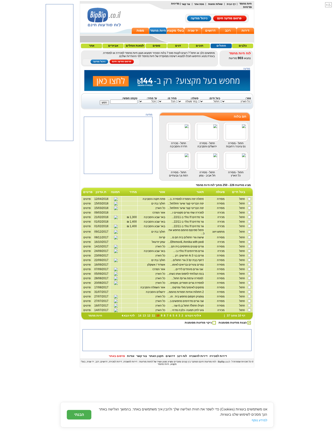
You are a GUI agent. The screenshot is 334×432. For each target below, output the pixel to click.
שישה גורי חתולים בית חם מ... (187, 237)
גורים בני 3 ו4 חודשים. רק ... (188, 255)
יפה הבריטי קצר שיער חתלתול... (186, 203)
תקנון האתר (156, 356)
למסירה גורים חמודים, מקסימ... (186, 282)
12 (148, 315)
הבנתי (79, 415)
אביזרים (113, 45)
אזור (162, 192)
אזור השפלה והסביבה (153, 287)
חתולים (221, 45)
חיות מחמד (158, 30)
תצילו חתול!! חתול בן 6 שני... (188, 305)
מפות (140, 30)
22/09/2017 (101, 260)
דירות (245, 30)
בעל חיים (238, 192)
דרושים (210, 30)
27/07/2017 (101, 296)
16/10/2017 (101, 242)
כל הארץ (160, 246)
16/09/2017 (101, 264)
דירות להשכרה (198, 356)
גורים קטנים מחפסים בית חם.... (186, 246)
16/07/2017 (101, 305)
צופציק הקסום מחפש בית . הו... (186, 296)
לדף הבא (129, 315)
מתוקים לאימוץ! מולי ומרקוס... (187, 287)
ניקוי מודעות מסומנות (198, 322)
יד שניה (193, 30)
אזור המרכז (159, 269)
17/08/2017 (101, 287)
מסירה (221, 199)
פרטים (87, 231)
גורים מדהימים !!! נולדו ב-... (188, 251)
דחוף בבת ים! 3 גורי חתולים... (187, 260)
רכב (228, 30)
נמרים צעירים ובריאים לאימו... (187, 264)
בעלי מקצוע (175, 30)
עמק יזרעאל (159, 242)
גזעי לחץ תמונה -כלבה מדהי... (187, 310)
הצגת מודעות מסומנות (233, 322)
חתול (242, 199)
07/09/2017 (101, 269)
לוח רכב (182, 356)
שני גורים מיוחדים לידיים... (189, 269)
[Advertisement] (118, 202)
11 (153, 315)
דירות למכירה (218, 356)
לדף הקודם (192, 315)
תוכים (199, 45)
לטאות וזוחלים (135, 45)
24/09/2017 (101, 251)
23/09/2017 (101, 255)
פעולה (220, 192)
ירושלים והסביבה (156, 292)
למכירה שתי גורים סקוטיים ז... (187, 212)
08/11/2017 (101, 237)
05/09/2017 (101, 273)
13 (144, 315)
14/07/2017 (101, 310)
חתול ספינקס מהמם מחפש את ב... (186, 232)
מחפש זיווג (218, 231)
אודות (130, 356)
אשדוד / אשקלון (156, 264)
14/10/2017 (101, 246)
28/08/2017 (101, 278)
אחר (91, 45)
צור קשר (141, 356)
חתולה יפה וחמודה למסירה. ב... (186, 199)
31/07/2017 (101, 292)
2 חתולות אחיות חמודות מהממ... (185, 292)
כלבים (243, 45)
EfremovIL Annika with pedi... (186, 242)
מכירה (221, 212)
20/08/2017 (101, 282)
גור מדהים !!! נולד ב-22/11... (188, 217)
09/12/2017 (101, 231)
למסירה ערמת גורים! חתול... (188, 278)
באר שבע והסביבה (155, 251)
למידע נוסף (259, 420)
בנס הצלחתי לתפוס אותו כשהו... (185, 273)
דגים (178, 45)
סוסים (156, 45)
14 (139, 315)
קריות (162, 237)
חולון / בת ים (158, 231)
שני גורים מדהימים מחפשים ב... (186, 301)
